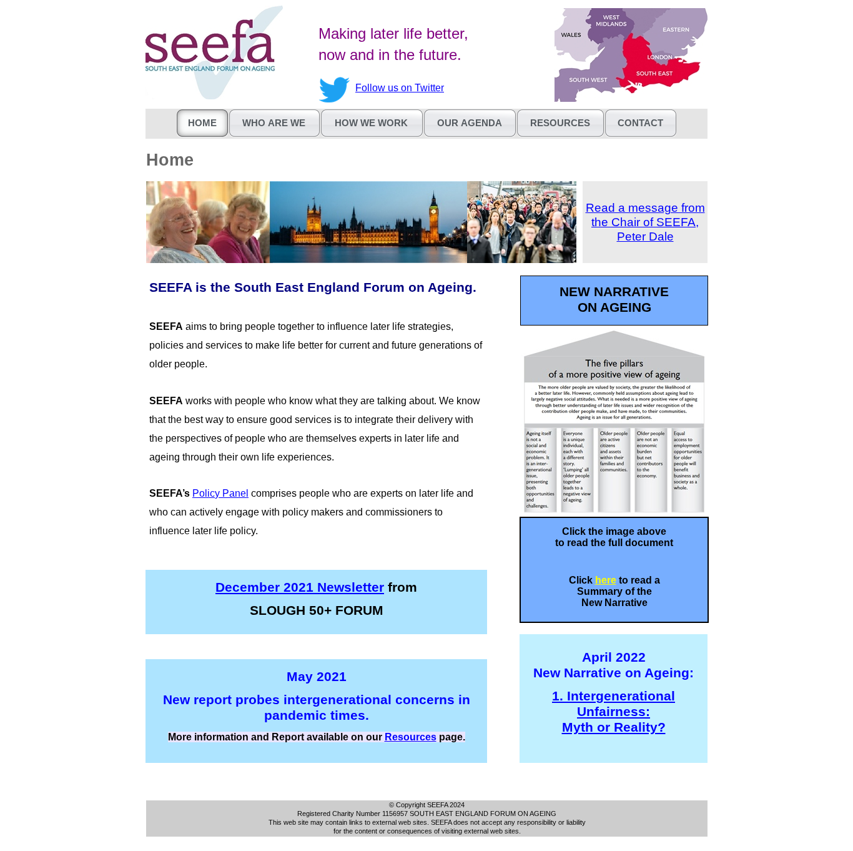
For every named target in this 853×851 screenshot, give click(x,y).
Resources (410, 737)
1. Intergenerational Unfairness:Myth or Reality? (613, 712)
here (605, 580)
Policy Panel (220, 493)
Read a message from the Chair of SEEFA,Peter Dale (645, 222)
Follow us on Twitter (399, 87)
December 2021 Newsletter (299, 587)
